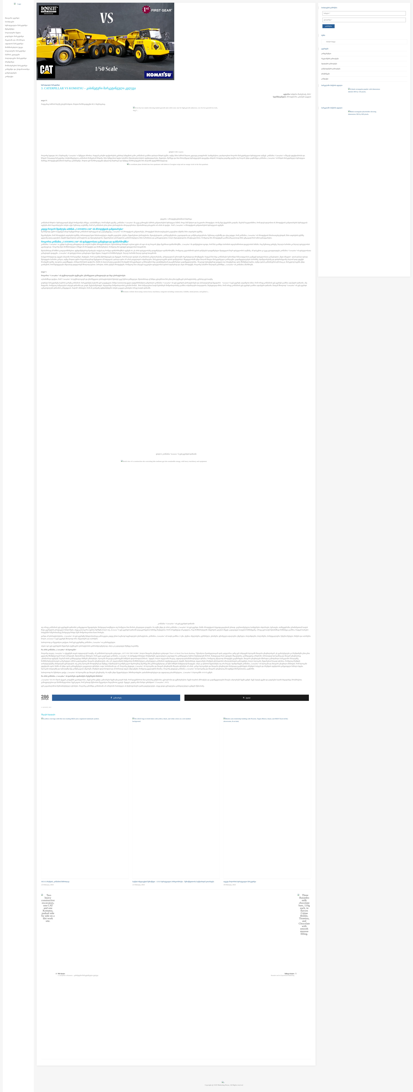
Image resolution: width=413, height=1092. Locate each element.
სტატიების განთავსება (329, 64)
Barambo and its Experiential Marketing (282, 975)
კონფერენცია (326, 53)
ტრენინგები (325, 74)
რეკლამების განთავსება (330, 58)
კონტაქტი (324, 79)
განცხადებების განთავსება (330, 69)
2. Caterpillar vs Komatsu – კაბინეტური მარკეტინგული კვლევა (78, 975)
